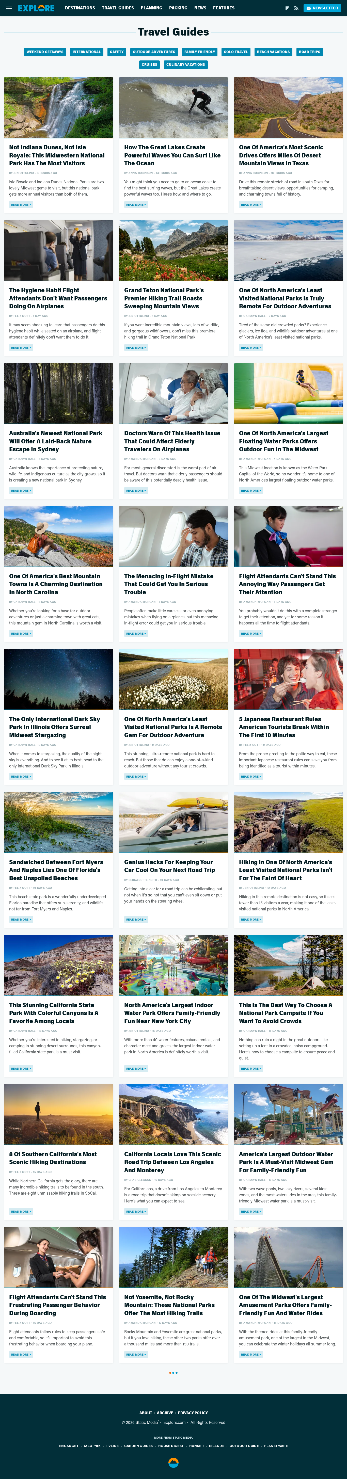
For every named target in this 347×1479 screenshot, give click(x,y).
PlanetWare (276, 1445)
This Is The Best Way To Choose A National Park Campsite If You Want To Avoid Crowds (286, 1013)
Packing (178, 8)
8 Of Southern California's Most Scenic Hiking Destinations (53, 1158)
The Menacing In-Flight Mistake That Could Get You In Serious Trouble (169, 584)
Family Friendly (199, 52)
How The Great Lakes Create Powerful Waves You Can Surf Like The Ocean (172, 155)
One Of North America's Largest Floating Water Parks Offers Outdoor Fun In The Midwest (283, 441)
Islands (216, 1445)
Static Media (147, 1422)
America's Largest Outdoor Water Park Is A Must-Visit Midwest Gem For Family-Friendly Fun (286, 1162)
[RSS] (296, 8)
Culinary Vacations (185, 64)
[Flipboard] (287, 8)
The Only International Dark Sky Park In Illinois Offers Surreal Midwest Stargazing (54, 727)
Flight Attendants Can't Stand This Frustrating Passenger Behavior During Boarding (57, 1305)
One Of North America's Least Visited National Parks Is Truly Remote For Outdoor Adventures (285, 298)
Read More (20, 204)
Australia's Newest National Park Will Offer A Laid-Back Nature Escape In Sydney (55, 441)
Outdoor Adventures (154, 52)
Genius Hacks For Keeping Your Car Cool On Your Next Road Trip (169, 866)
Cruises (149, 64)
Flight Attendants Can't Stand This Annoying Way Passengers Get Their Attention (287, 584)
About (145, 1413)
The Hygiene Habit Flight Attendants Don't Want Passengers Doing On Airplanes (58, 298)
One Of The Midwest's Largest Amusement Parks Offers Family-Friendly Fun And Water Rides (285, 1305)
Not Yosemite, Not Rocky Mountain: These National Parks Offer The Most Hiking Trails (169, 1305)
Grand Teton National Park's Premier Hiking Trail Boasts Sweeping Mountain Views (164, 298)
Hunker (196, 1445)
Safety (116, 52)
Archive (165, 1413)
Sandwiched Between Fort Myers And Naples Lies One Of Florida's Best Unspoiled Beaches (56, 870)
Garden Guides (138, 1445)
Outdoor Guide (244, 1445)
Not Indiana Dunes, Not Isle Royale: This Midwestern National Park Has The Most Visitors (57, 155)
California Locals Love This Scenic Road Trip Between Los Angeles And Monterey (172, 1162)
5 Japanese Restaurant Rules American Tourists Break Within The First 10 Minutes (284, 727)
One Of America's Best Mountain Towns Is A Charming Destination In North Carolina (56, 584)
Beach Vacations (273, 52)
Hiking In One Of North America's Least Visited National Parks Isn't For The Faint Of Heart (286, 870)
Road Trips (309, 52)
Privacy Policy (193, 1413)
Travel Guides (118, 8)
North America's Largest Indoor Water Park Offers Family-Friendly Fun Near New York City (172, 1013)
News (200, 8)
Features (223, 8)
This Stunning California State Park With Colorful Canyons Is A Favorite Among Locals (54, 1013)
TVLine (112, 1445)
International (87, 52)
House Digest (171, 1445)
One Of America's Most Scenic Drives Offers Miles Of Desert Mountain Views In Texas (281, 155)
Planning (151, 8)
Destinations (80, 8)
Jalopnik (92, 1445)
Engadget (68, 1445)
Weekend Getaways (45, 52)
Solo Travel (236, 52)
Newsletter (325, 8)
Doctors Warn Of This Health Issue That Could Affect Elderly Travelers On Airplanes (172, 441)
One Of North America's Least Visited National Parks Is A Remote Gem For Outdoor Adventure (173, 727)
